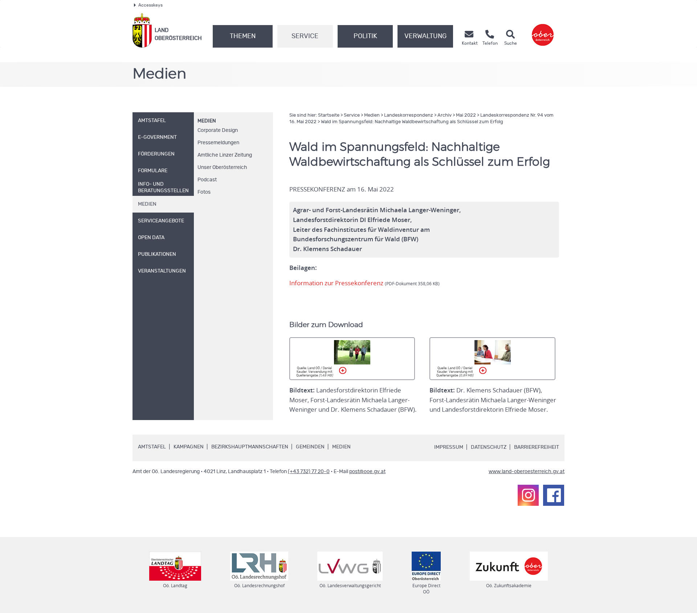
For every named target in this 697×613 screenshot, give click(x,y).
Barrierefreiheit (536, 447)
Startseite (328, 115)
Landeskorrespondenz (408, 115)
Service (305, 36)
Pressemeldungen (218, 142)
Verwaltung (425, 36)
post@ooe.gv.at (367, 471)
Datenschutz (488, 447)
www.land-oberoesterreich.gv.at (526, 471)
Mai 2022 (466, 115)
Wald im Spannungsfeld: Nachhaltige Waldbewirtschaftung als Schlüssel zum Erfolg (412, 122)
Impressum (448, 447)
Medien (206, 121)
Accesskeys (150, 5)
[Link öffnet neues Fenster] (542, 30)
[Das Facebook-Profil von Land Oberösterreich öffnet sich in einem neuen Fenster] (553, 495)
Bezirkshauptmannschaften (249, 446)
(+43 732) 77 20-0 (309, 471)
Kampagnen (189, 446)
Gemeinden (310, 446)
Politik (365, 36)
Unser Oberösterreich (222, 167)
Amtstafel (152, 446)
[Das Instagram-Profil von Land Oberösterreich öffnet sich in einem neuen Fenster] (528, 495)
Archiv (444, 115)
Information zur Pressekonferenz (364, 283)
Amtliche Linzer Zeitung (224, 155)
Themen (243, 36)
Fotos (204, 192)
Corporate (217, 130)
